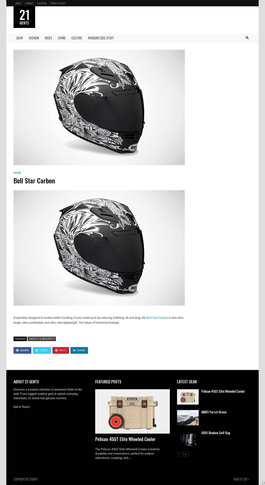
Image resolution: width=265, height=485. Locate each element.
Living (62, 38)
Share (24, 350)
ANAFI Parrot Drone (213, 412)
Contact (29, 3)
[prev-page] (179, 454)
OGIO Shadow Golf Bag (215, 432)
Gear (19, 38)
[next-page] (186, 454)
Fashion (34, 38)
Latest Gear (187, 381)
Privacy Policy (58, 3)
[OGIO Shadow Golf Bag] (188, 432)
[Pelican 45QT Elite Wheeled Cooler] (132, 411)
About (18, 3)
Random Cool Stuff (101, 38)
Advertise (42, 3)
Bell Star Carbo (156, 317)
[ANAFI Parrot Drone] (188, 412)
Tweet (43, 350)
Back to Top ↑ (241, 479)
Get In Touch (22, 406)
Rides (48, 38)
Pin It (62, 350)
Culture (76, 38)
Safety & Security (41, 338)
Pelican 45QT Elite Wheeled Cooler (125, 439)
